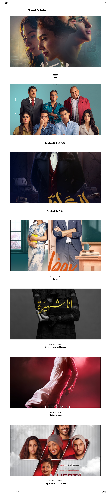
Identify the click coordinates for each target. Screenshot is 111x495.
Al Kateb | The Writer (55, 211)
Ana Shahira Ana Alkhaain (55, 347)
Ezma (55, 75)
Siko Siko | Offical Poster (55, 143)
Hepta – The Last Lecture (55, 483)
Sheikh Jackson (55, 415)
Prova (55, 279)
